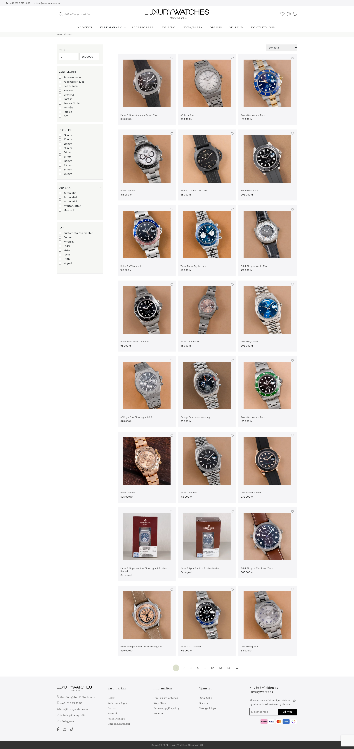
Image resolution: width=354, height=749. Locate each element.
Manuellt (69, 210)
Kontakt (158, 713)
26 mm (68, 135)
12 (212, 668)
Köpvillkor (159, 703)
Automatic (70, 193)
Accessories (71, 77)
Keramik (69, 241)
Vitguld (68, 263)
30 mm (68, 152)
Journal (168, 27)
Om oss (216, 27)
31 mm (67, 156)
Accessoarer (142, 27)
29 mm (68, 148)
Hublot (68, 111)
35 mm (68, 173)
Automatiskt (71, 201)
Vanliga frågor (208, 708)
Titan (67, 258)
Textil (67, 254)
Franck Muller (72, 103)
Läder (67, 246)
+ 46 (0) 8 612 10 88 (19, 3)
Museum (236, 27)
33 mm (68, 165)
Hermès (68, 107)
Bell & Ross (71, 86)
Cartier (68, 99)
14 (228, 668)
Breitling (69, 94)
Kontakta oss (263, 27)
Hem (59, 34)
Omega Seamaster (118, 723)
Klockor (85, 27)
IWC (66, 116)
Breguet (68, 90)
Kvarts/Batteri (72, 205)
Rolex (110, 698)
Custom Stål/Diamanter (78, 233)
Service (204, 703)
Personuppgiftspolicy (166, 708)
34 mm (68, 169)
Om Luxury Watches (165, 698)
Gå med (287, 711)
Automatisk (71, 197)
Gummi (68, 237)
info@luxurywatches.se (48, 3)
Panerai (112, 713)
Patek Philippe (116, 718)
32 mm (68, 160)
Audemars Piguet (74, 81)
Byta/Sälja (192, 27)
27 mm (68, 139)
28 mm (68, 143)
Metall (67, 250)
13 (220, 668)
